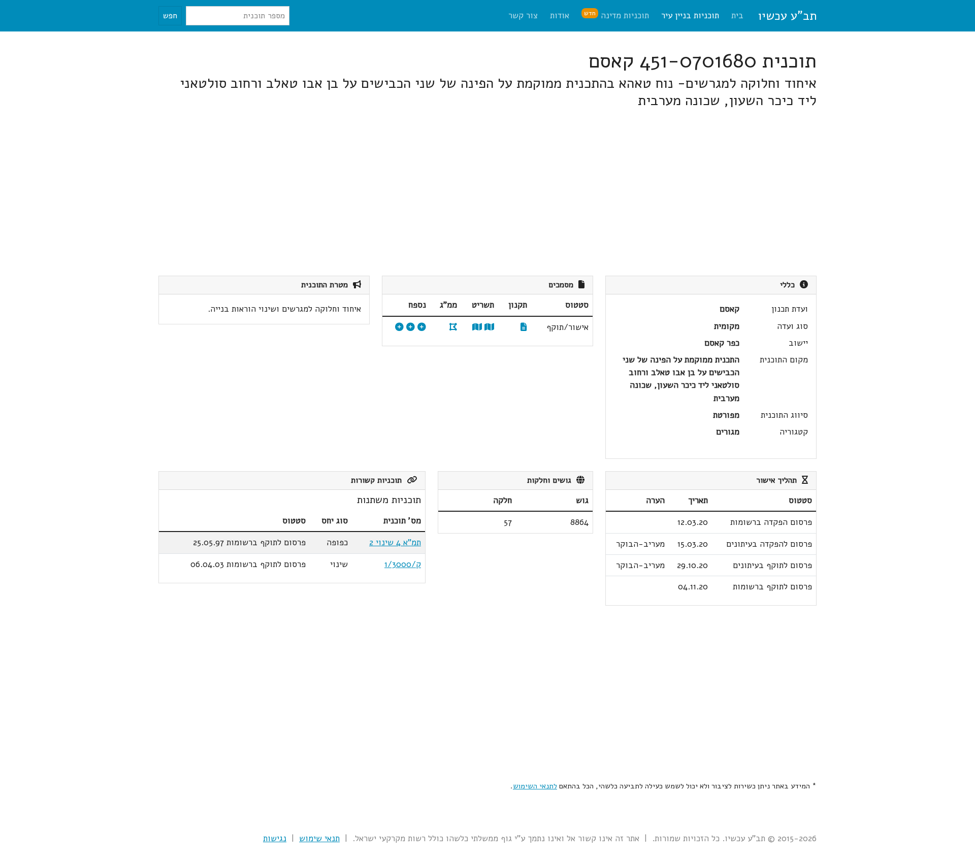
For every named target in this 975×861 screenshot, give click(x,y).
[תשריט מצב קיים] (477, 327)
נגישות (274, 838)
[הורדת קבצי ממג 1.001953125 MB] (453, 327)
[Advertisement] (512, 192)
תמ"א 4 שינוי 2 (395, 542)
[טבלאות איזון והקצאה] (421, 327)
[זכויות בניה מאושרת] (399, 327)
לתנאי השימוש (535, 786)
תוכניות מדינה (616, 15)
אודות (559, 15)
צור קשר (523, 15)
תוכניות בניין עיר (690, 15)
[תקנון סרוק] (524, 327)
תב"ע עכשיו (787, 16)
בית (737, 15)
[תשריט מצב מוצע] (489, 327)
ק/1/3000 (402, 564)
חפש (170, 15)
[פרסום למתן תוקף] (410, 327)
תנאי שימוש (319, 838)
